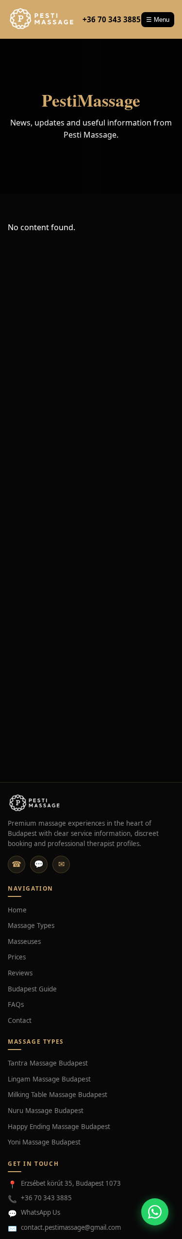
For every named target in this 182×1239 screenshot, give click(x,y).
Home (17, 910)
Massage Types (31, 925)
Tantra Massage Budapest (48, 1063)
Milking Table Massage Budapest (57, 1094)
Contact (20, 1020)
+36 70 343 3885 (112, 19)
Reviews (20, 973)
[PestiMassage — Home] (42, 19)
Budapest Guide (32, 989)
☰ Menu (157, 19)
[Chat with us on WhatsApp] (154, 1211)
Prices (17, 957)
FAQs (16, 1004)
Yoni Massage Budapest (44, 1142)
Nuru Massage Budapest (45, 1110)
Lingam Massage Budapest (49, 1079)
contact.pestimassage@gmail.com (71, 1227)
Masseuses (24, 941)
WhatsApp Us (40, 1212)
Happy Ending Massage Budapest (59, 1126)
